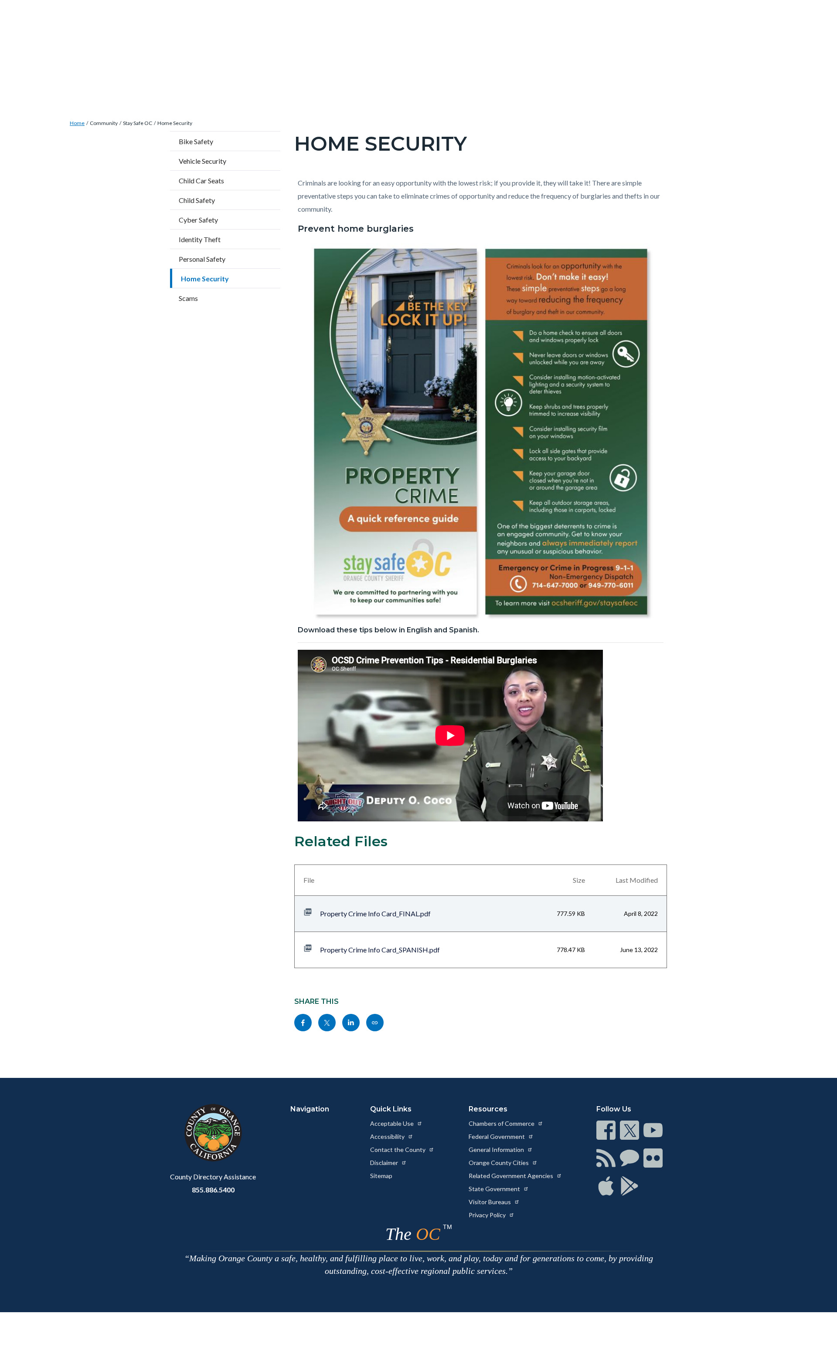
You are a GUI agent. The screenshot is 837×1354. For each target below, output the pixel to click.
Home (77, 123)
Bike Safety (196, 141)
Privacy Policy (488, 1215)
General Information (497, 1149)
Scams (188, 298)
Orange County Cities (499, 1162)
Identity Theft (200, 239)
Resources (488, 1109)
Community (104, 123)
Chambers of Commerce (502, 1123)
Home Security (174, 123)
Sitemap (381, 1175)
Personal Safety (202, 259)
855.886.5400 (213, 1189)
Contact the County (398, 1149)
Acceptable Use (392, 1123)
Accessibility (388, 1136)
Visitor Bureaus (490, 1201)
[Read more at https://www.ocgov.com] (213, 1133)
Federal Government (497, 1136)
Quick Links (391, 1109)
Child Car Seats (201, 180)
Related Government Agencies (512, 1175)
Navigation (309, 1109)
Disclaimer (384, 1162)
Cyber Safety (198, 220)
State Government (495, 1188)
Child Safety (197, 200)
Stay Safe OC (137, 123)
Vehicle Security (202, 161)
